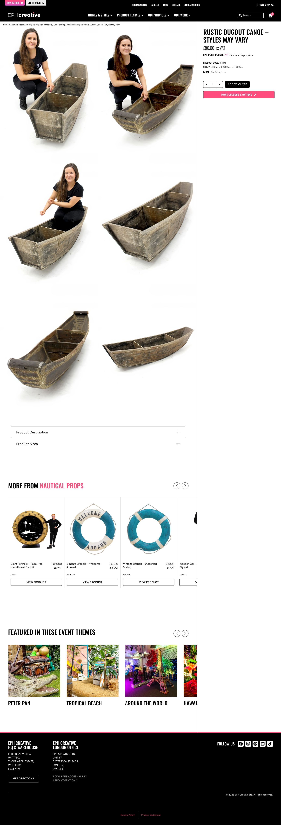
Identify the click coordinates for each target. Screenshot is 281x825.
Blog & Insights (192, 5)
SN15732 (127, 574)
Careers (155, 5)
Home (6, 24)
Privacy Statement (151, 814)
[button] (177, 485)
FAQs (165, 5)
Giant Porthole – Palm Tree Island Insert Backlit (26, 565)
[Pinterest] (255, 744)
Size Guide (216, 72)
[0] (269, 15)
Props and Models (43, 24)
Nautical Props (75, 24)
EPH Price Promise (214, 55)
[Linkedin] (263, 744)
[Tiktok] (270, 744)
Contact (176, 5)
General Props (60, 24)
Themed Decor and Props (22, 24)
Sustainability (139, 5)
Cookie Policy (128, 814)
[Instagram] (248, 744)
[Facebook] (241, 744)
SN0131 (14, 574)
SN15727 (183, 574)
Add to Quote (237, 84)
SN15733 (71, 574)
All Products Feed (241, 758)
